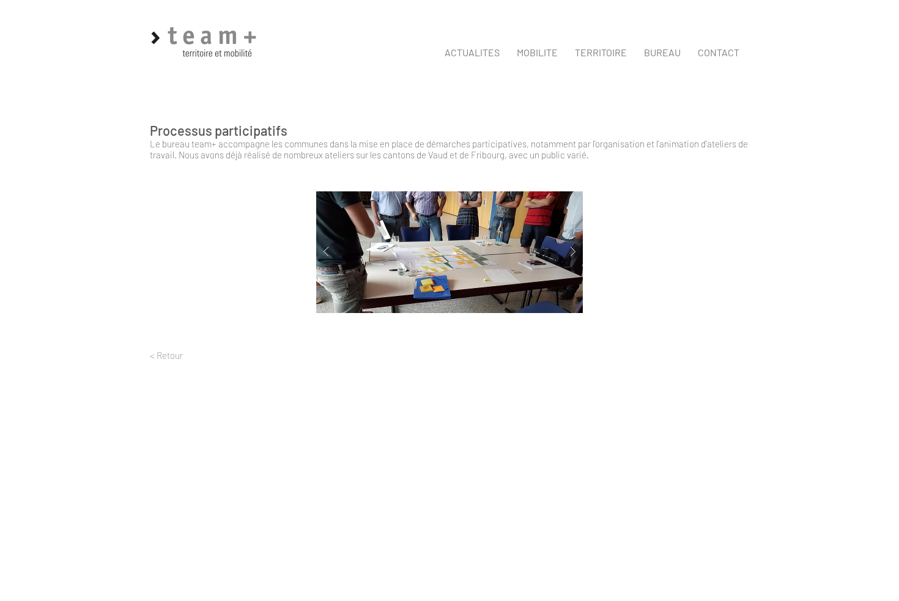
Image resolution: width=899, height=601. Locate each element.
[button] (537, 52)
